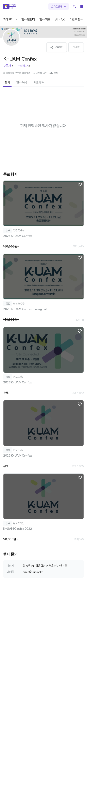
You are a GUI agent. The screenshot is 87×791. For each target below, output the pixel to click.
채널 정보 (39, 82)
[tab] (7, 83)
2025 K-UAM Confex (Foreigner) (25, 309)
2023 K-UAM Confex (17, 382)
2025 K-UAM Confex (17, 236)
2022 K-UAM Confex (17, 455)
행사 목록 (21, 82)
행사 (7, 82)
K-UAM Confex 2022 (17, 529)
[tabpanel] (43, 317)
